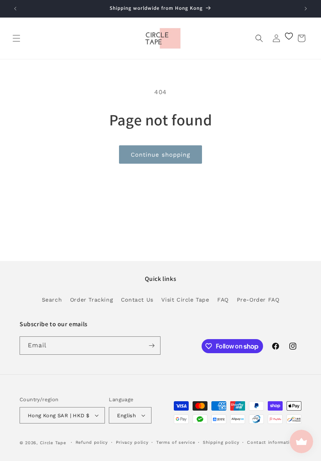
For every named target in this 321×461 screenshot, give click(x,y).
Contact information (271, 442)
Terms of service (175, 442)
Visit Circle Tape (185, 300)
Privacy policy (132, 442)
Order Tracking (91, 300)
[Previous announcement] (15, 8)
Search (52, 300)
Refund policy (92, 442)
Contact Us (137, 300)
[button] (16, 38)
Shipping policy (221, 442)
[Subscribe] (151, 345)
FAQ (223, 300)
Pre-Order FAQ (258, 300)
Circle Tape (53, 442)
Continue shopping (160, 154)
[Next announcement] (305, 8)
